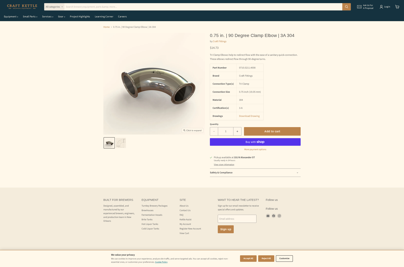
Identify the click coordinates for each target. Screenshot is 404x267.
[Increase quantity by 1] (237, 131)
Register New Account (190, 228)
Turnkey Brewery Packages (154, 205)
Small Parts (29, 16)
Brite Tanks (147, 219)
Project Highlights (80, 16)
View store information (224, 165)
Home (106, 27)
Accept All (248, 258)
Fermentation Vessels (152, 215)
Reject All (266, 258)
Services (47, 16)
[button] (365, 7)
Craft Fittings (219, 41)
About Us (184, 205)
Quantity (214, 124)
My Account (185, 224)
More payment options (255, 149)
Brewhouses (147, 210)
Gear (61, 16)
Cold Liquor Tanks (150, 228)
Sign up (225, 229)
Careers (122, 16)
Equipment (10, 16)
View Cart (184, 233)
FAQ (181, 215)
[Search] (346, 6)
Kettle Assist (185, 219)
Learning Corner (104, 16)
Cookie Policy (161, 262)
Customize (284, 258)
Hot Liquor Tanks (150, 224)
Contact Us (185, 210)
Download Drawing (249, 116)
